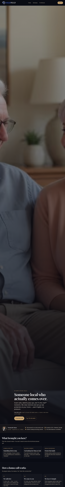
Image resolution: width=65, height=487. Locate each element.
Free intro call (19, 418)
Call (61, 2)
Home (29, 2)
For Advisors (42, 2)
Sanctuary (35, 2)
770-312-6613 (31, 418)
